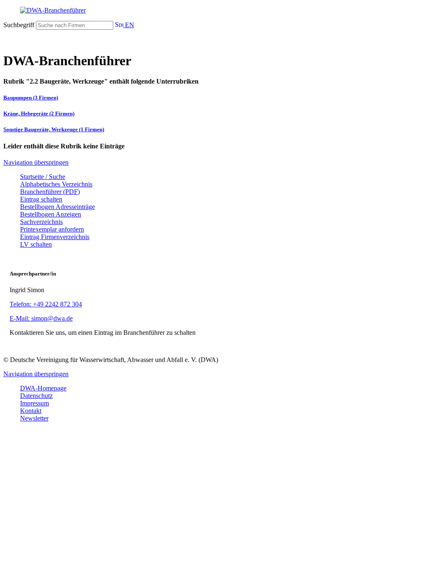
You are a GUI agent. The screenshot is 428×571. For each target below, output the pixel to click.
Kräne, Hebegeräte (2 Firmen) (38, 113)
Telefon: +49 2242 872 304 (46, 304)
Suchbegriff (18, 24)
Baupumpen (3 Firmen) (30, 97)
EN (128, 24)
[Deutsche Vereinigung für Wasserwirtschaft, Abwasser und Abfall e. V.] (214, 10)
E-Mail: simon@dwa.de (41, 318)
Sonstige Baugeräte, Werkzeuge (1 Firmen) (53, 129)
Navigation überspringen (36, 162)
